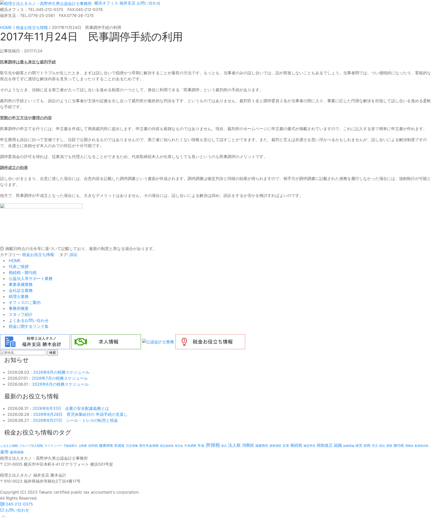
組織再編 (348, 445)
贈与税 (399, 445)
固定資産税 (167, 445)
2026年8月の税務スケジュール (61, 372)
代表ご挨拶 (18, 266)
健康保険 (106, 445)
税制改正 (325, 445)
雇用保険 (17, 452)
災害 (286, 445)
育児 (375, 445)
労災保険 (132, 445)
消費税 (248, 445)
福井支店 (126, 2)
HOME (14, 260)
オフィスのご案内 (24, 302)
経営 (358, 445)
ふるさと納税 (9, 445)
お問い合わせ (148, 2)
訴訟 (74, 254)
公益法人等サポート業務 (30, 278)
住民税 (93, 445)
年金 (201, 445)
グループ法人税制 (31, 445)
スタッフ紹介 (20, 314)
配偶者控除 (422, 445)
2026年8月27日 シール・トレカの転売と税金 (75, 420)
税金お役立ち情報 (38, 254)
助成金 (119, 445)
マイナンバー (53, 445)
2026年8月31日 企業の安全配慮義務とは (70, 408)
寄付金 (179, 445)
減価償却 (261, 445)
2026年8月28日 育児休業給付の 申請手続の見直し (80, 414)
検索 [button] (52, 352)
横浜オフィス (105, 2)
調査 (389, 445)
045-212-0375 (18, 504)
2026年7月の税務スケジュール (60, 378)
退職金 (409, 445)
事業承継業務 (20, 284)
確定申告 (310, 445)
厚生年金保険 (149, 445)
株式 (224, 445)
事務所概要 (18, 308)
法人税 (234, 445)
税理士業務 (18, 296)
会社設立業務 (20, 290)
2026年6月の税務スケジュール (60, 384)
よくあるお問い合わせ (28, 320)
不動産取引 (70, 445)
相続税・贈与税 (22, 272)
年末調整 (190, 445)
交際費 (83, 445)
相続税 (296, 445)
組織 (338, 445)
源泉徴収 (275, 445)
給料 (367, 445)
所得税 (213, 445)
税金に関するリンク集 (28, 326)
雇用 (4, 451)
